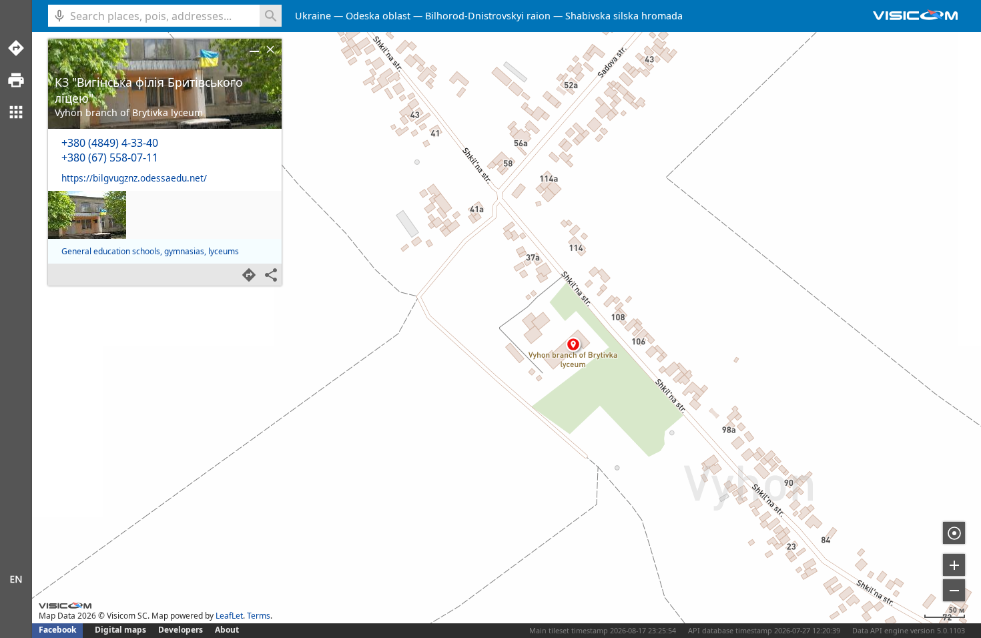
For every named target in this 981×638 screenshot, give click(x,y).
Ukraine (313, 15)
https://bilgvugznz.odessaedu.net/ (134, 178)
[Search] (271, 16)
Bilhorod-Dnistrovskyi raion (488, 15)
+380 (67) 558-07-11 (109, 157)
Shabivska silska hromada (624, 15)
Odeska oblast (378, 15)
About (227, 629)
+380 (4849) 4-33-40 (109, 142)
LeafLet (229, 615)
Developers (180, 629)
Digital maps (121, 629)
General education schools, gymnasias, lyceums (150, 251)
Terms (258, 615)
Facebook (57, 629)
